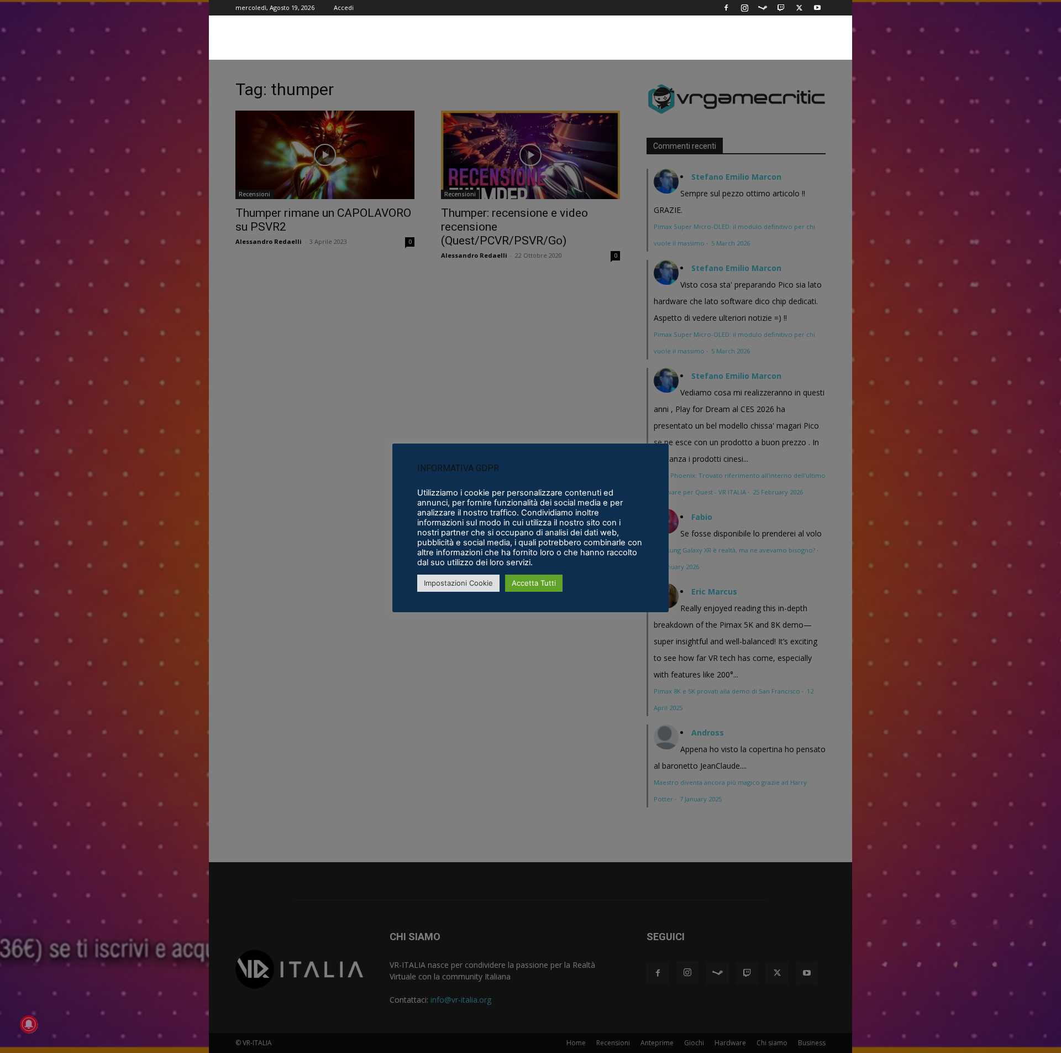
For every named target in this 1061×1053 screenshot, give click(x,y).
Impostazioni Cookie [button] (458, 582)
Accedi (344, 7)
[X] (799, 7)
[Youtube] (817, 7)
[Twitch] (781, 7)
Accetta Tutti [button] (534, 582)
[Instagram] (744, 7)
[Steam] (762, 7)
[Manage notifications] (29, 1024)
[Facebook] (726, 7)
